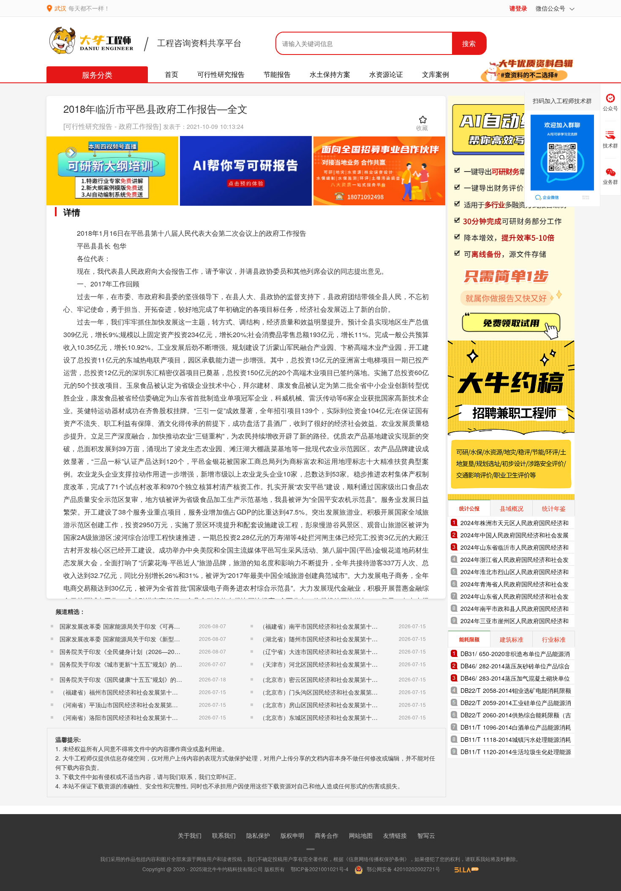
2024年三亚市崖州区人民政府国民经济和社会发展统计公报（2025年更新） (514, 621)
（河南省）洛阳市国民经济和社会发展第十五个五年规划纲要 (139, 717)
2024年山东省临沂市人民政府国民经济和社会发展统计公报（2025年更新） (514, 548)
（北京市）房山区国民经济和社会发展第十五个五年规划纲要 (339, 704)
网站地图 (361, 835)
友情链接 (395, 835)
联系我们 (224, 835)
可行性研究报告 (221, 74)
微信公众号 (551, 8)
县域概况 (511, 508)
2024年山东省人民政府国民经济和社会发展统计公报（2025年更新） (514, 597)
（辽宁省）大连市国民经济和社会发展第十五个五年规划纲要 (339, 651)
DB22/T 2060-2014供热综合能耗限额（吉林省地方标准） (515, 716)
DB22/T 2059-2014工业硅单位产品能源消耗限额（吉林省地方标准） (515, 703)
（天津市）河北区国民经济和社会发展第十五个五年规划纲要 (339, 664)
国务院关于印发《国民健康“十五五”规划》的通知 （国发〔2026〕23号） (156, 679)
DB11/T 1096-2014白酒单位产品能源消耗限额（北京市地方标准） (515, 728)
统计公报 (469, 508)
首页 (171, 74)
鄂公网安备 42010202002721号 (402, 868)
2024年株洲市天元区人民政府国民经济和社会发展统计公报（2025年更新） (514, 523)
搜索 (469, 43)
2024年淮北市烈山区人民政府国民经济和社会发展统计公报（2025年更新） (514, 572)
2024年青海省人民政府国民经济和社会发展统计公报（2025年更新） (514, 585)
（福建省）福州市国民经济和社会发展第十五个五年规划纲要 (139, 692)
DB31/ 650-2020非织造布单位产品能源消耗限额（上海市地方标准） (515, 654)
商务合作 (326, 835)
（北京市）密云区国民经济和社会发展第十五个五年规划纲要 (339, 679)
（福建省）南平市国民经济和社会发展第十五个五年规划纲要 (339, 626)
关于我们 (190, 835)
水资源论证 (386, 74)
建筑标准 (511, 639)
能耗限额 (469, 639)
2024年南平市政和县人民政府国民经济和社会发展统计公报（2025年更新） (514, 609)
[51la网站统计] (462, 868)
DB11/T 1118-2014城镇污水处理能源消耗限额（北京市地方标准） (515, 740)
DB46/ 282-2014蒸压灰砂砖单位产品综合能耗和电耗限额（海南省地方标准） (515, 667)
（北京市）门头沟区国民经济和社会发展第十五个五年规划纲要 (342, 692)
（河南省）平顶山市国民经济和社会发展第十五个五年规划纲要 (142, 704)
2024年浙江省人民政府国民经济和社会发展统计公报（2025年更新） (514, 560)
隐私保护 (258, 835)
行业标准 (554, 639)
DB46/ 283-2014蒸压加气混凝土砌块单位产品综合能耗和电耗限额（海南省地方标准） (515, 679)
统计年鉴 (554, 508)
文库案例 (435, 74)
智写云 (426, 835)
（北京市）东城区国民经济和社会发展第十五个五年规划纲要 (339, 717)
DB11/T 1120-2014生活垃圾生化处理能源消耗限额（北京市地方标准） (515, 752)
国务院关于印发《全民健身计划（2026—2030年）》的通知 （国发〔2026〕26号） (170, 651)
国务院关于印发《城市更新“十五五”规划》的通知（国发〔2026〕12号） (155, 664)
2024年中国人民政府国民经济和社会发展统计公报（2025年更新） (514, 536)
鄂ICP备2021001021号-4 (320, 868)
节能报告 (277, 74)
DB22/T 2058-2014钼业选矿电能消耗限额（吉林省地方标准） (515, 691)
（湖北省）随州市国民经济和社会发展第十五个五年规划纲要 (339, 639)
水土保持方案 (330, 74)
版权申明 (292, 835)
